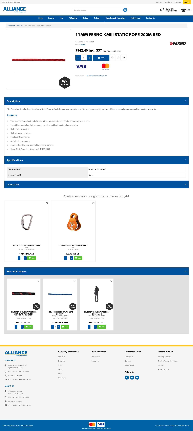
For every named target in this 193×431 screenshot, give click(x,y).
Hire (59, 374)
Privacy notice (163, 369)
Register (159, 2)
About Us (61, 357)
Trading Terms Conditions (168, 361)
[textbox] (97, 10)
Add (101, 58)
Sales (60, 365)
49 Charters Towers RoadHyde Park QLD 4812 (17, 366)
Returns (161, 365)
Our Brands (95, 357)
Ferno (83, 44)
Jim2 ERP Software (27, 425)
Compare (178, 2)
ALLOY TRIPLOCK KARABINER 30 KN (26, 245)
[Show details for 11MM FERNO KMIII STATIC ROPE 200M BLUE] (60, 294)
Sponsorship (129, 365)
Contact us (129, 357)
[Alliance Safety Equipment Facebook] (127, 378)
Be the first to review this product (97, 76)
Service (61, 369)
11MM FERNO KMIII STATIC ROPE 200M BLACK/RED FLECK (23, 313)
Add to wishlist (112, 57)
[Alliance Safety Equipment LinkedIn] (132, 378)
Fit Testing (62, 378)
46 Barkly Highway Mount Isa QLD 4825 (15, 392)
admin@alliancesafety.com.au (19, 379)
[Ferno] (178, 43)
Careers (128, 361)
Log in (186, 2)
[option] (23, 304)
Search (125, 10)
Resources (95, 361)
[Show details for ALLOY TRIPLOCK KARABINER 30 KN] (26, 222)
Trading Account (164, 357)
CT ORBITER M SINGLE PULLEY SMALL (73, 245)
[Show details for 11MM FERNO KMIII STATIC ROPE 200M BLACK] (96, 294)
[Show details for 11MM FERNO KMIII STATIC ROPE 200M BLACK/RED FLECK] (23, 294)
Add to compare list (118, 57)
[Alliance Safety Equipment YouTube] (137, 378)
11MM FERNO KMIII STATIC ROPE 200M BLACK (96, 313)
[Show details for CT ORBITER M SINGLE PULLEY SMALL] (73, 222)
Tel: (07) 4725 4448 (15, 375)
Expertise (61, 361)
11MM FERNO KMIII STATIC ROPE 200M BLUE (60, 313)
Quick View (47, 206)
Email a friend (123, 57)
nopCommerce (14, 425)
